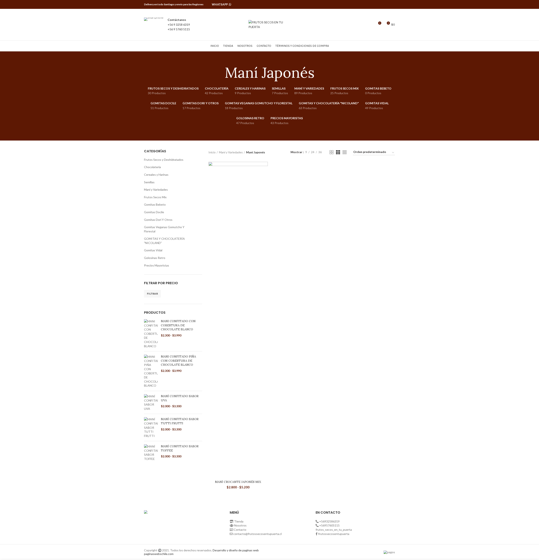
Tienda (238, 521)
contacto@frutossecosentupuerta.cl (257, 534)
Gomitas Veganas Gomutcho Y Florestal (164, 229)
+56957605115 (329, 525)
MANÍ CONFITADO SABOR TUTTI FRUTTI (180, 421)
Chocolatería (152, 167)
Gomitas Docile (154, 212)
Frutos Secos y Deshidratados (163, 159)
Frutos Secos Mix (155, 197)
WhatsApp (220, 4)
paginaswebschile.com (158, 554)
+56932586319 (329, 521)
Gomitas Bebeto (155, 204)
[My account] (363, 24)
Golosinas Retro (154, 258)
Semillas (149, 182)
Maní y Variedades (156, 189)
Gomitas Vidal (153, 250)
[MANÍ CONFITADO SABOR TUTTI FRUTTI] (151, 427)
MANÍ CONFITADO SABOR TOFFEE (180, 448)
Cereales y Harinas (156, 174)
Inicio (212, 152)
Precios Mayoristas (156, 265)
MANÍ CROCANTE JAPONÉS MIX (238, 482)
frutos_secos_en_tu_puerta (334, 529)
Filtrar (152, 293)
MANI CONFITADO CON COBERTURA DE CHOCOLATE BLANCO (178, 325)
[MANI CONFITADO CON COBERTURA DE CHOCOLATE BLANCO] (151, 333)
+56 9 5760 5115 (179, 29)
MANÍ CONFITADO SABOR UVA (180, 398)
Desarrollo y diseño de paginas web (236, 550)
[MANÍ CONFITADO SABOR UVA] (151, 402)
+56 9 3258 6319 (179, 24)
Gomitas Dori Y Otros (158, 219)
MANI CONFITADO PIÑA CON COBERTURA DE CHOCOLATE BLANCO (178, 361)
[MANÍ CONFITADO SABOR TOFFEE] (151, 452)
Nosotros (240, 525)
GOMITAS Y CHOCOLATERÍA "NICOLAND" (164, 241)
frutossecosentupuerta (333, 534)
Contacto (240, 529)
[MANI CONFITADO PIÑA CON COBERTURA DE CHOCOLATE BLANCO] (151, 371)
